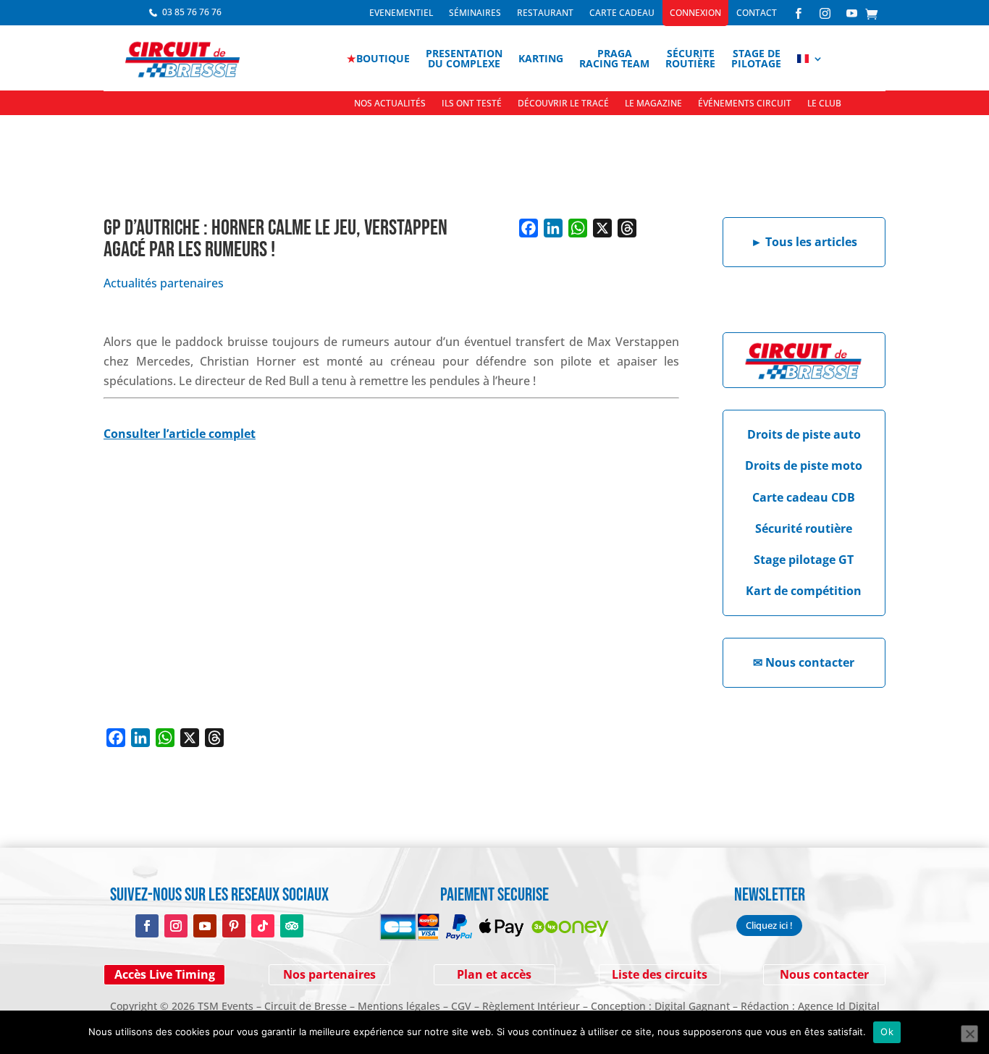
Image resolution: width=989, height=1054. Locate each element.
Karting (540, 58)
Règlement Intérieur (531, 1006)
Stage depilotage (756, 58)
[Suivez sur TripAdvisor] (291, 925)
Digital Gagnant (692, 1006)
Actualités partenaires (164, 283)
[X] (602, 228)
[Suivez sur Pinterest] (233, 925)
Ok (886, 1031)
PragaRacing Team (614, 58)
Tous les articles (804, 242)
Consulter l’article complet (180, 434)
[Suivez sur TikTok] (262, 925)
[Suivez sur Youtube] (204, 925)
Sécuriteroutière (690, 58)
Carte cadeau (622, 13)
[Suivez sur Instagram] (176, 925)
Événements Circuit (744, 103)
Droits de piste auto (804, 434)
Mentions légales (399, 1006)
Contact (756, 13)
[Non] (969, 1033)
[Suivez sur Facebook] (147, 925)
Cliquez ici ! (769, 925)
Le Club (824, 103)
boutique (378, 58)
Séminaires (475, 13)
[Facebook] (528, 228)
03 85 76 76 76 (192, 12)
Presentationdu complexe (464, 58)
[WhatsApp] (577, 228)
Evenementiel (401, 13)
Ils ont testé (472, 103)
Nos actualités (390, 103)
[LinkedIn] (553, 228)
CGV (461, 1006)
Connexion (695, 13)
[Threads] (627, 228)
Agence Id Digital (839, 1006)
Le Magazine (653, 103)
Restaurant (545, 13)
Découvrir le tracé (563, 103)
